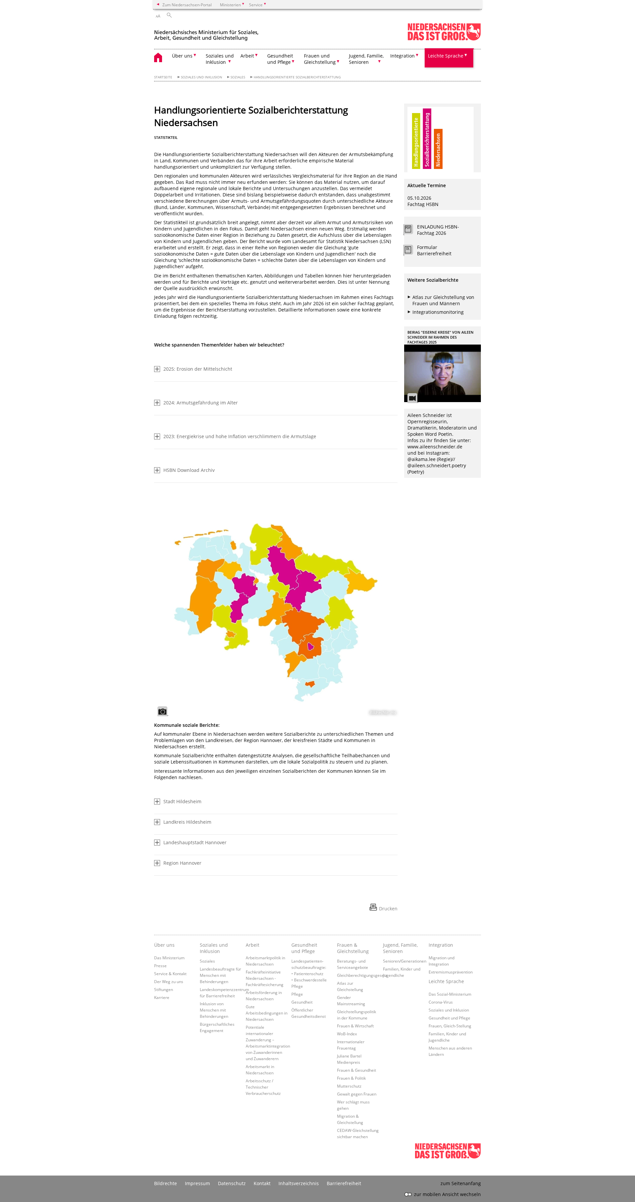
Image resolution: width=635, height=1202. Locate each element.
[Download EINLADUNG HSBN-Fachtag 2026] (411, 231)
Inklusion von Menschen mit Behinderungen (214, 1010)
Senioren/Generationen (404, 961)
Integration (441, 945)
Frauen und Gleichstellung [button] (320, 59)
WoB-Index (347, 1033)
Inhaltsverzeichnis (298, 1183)
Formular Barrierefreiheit (434, 250)
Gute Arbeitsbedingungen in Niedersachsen (266, 1013)
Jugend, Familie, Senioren (400, 948)
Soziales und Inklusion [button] (220, 59)
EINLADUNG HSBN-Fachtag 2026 (438, 230)
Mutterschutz (349, 1086)
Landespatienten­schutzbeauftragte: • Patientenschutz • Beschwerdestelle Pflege (309, 973)
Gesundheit (302, 1002)
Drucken (388, 908)
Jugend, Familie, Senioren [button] (366, 59)
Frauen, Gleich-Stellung (450, 1025)
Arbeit (252, 945)
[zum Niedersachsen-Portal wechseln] (444, 39)
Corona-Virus (441, 1002)
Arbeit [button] (247, 56)
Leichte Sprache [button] (445, 56)
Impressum (197, 1183)
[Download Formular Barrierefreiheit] (411, 251)
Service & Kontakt (170, 973)
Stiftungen (163, 989)
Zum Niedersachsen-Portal (187, 4)
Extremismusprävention (451, 971)
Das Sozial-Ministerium (450, 994)
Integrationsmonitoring (438, 312)
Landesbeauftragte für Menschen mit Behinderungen (220, 975)
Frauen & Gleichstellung (353, 948)
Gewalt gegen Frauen (356, 1094)
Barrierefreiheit (344, 1183)
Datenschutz (232, 1183)
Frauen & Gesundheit (356, 1070)
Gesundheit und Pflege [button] (280, 59)
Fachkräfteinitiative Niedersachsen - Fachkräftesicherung (264, 978)
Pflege (297, 994)
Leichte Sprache (446, 981)
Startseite (163, 77)
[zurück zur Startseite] (206, 32)
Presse (160, 965)
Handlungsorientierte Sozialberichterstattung (297, 77)
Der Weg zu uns (168, 981)
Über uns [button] (182, 56)
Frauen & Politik (351, 1078)
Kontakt (262, 1183)
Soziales (238, 77)
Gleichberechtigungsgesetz (362, 975)
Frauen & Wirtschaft (355, 1025)
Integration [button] (402, 56)
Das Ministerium (169, 957)
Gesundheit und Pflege (304, 948)
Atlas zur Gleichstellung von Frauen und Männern (443, 300)
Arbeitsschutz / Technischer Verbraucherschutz (263, 1087)
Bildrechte (165, 1183)
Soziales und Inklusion (201, 77)
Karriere (161, 997)
